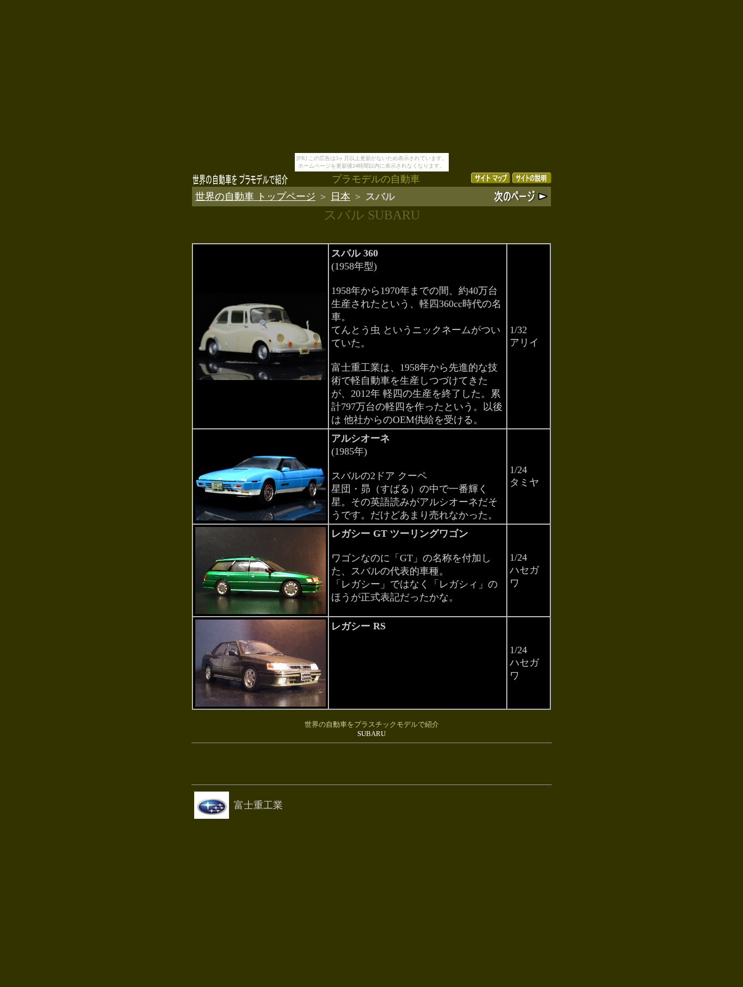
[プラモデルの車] (240, 182)
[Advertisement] (371, 763)
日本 (340, 196)
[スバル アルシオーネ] (260, 517)
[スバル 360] (260, 377)
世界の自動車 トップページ (255, 196)
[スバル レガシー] (260, 611)
